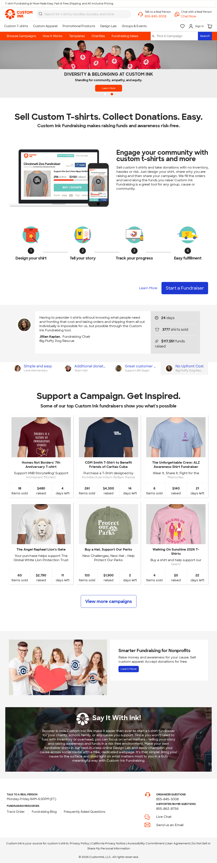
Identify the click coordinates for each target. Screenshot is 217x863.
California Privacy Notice (108, 843)
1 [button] (105, 94)
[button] (196, 16)
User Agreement (178, 843)
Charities (98, 36)
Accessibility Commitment (145, 843)
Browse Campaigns (21, 36)
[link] (18, 14)
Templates (77, 36)
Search (205, 36)
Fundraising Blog (44, 812)
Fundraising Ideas (125, 36)
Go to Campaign (41, 454)
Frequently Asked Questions (84, 812)
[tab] (34, 368)
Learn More (108, 88)
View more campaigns (108, 601)
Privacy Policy (79, 843)
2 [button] (112, 94)
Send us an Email (169, 825)
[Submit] (40, 14)
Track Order (16, 812)
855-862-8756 (167, 809)
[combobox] (83, 14)
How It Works (52, 36)
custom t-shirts (57, 843)
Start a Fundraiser (185, 288)
